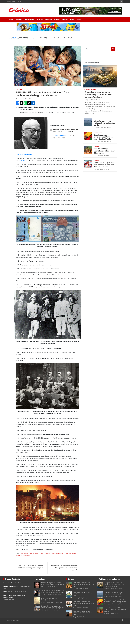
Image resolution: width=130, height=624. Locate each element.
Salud (72, 19)
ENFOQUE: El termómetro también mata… (50, 599)
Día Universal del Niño (24, 154)
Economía (18, 19)
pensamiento (26, 555)
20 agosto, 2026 (77, 607)
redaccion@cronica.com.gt (18, 591)
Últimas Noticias (92, 63)
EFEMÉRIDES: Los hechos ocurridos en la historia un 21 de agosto (83, 593)
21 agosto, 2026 (98, 169)
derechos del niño (45, 553)
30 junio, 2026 (45, 602)
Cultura (57, 19)
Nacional (40, 19)
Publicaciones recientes (109, 579)
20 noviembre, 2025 (22, 99)
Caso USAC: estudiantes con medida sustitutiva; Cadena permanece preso (30, 567)
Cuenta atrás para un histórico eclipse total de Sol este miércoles (52, 583)
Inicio (11, 19)
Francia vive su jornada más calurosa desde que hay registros (52, 607)
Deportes (48, 19)
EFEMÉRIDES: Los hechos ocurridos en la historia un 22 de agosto (104, 151)
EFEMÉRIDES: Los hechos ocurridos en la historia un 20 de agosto (83, 603)
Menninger (19, 555)
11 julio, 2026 (45, 594)
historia (74, 553)
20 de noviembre (24, 553)
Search (113, 49)
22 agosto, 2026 (89, 99)
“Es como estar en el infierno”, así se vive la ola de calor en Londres (52, 591)
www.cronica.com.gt (8, 599)
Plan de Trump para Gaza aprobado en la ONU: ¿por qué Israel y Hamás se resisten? (64, 568)
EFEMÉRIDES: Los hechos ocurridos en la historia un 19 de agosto (83, 612)
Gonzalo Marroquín (56, 602)
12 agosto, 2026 (46, 587)
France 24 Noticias (55, 594)
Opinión (65, 19)
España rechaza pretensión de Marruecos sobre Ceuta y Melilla (104, 137)
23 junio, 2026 (45, 610)
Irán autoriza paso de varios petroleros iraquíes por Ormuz (104, 123)
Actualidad (41, 579)
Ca (19, 160)
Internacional (29, 19)
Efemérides (67, 553)
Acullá (79, 19)
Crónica (31, 99)
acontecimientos (34, 553)
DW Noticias (98, 99)
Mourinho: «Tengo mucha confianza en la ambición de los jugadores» (104, 165)
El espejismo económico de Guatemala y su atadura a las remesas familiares (98, 94)
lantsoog (23, 160)
